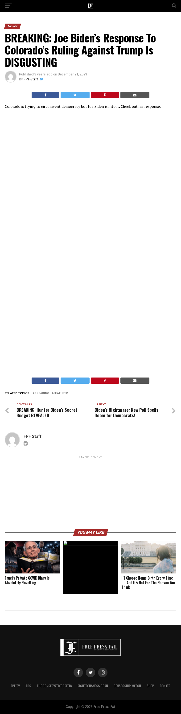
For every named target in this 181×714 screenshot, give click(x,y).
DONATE (165, 685)
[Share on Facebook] (45, 95)
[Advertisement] (90, 492)
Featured (60, 393)
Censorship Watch (127, 685)
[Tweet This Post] (75, 95)
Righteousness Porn (93, 685)
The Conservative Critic (54, 685)
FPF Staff (31, 79)
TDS (28, 685)
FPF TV (15, 685)
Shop (150, 685)
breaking (41, 393)
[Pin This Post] (105, 95)
